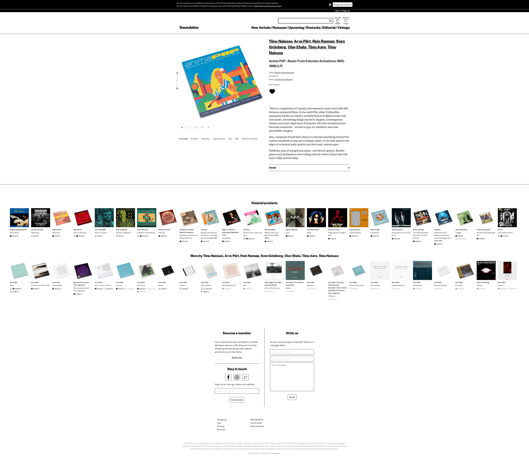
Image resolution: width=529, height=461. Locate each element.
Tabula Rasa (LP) (229, 285)
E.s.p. (288, 233)
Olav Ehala (297, 47)
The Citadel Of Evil (505, 233)
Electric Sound (101, 233)
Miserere (310, 285)
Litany (182, 285)
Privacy (220, 426)
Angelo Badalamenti (18, 230)
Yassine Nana (270, 230)
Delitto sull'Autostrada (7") (486, 234)
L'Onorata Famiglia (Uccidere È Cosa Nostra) (420, 235)
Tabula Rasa (57, 285)
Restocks (313, 28)
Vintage (343, 28)
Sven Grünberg (483, 282)
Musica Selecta (440, 285)
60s (230, 139)
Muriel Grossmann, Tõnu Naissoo (81, 289)
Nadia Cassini (397, 230)
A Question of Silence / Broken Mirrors (189, 236)
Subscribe (237, 399)
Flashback (375, 233)
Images (458, 233)
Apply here (237, 357)
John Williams (461, 230)
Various (204, 230)
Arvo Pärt (302, 41)
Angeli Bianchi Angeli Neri (337, 234)
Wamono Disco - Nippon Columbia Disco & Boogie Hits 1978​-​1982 (442, 237)
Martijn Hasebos (186, 232)
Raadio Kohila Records (284, 72)
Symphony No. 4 (398, 285)
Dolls (309, 233)
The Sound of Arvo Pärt (40, 285)
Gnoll (500, 230)
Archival (194, 139)
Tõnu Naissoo (280, 41)
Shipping (221, 419)
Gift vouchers (257, 426)
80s (236, 139)
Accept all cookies (343, 4)
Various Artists (37, 230)
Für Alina (459, 285)
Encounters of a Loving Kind (401, 234)
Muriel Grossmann (81, 282)
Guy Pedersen (355, 230)
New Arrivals (261, 28)
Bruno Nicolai (418, 230)
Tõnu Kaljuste (334, 293)
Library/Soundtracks (284, 79)
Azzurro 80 (375, 230)
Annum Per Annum (272, 288)
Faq (219, 423)
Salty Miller (57, 230)
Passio (288, 288)
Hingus (480, 285)
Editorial (328, 28)
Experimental (219, 139)
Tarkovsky (35, 233)
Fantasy (161, 233)
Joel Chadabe (100, 230)
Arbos (160, 285)
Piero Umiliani (164, 230)
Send (292, 397)
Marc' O (225, 230)
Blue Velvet (14, 233)
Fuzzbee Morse (313, 230)
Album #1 (56, 233)
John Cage (268, 282)
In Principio (375, 285)
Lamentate (417, 285)
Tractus (119, 285)
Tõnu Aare (317, 47)
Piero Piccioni (142, 230)
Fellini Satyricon (80, 233)
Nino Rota (78, 230)
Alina (12, 285)
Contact (221, 429)
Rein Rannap (323, 41)
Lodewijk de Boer (187, 230)
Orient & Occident (356, 285)
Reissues (279, 28)
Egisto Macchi (292, 230)
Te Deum (331, 296)
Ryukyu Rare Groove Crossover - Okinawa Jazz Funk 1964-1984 (209, 235)
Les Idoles (226, 238)
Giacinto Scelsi (270, 285)
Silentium (141, 285)
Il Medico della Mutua (146, 233)
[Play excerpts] (182, 127)
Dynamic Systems (123, 233)
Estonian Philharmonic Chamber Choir (336, 285)
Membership (256, 419)
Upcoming (296, 28)
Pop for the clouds (249, 139)
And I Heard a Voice (102, 285)
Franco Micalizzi (483, 230)
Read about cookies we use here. (267, 6)
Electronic (205, 139)
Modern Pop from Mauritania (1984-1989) (271, 235)
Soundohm (188, 27)
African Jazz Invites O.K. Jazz (252, 234)
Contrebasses (355, 233)
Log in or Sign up (342, 11)
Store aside (256, 423)
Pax (244, 285)
